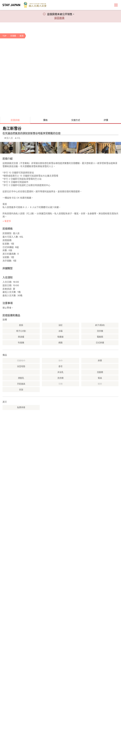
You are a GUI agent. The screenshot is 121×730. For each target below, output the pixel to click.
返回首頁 (59, 18)
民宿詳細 (15, 120)
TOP (4, 36)
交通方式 (75, 120)
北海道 (13, 36)
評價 (106, 120)
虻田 (21, 36)
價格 (45, 120)
